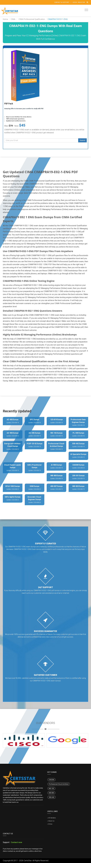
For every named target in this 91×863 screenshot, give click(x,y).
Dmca (50, 824)
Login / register (79, 2)
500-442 (51, 797)
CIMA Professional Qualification (31, 19)
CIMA (13, 19)
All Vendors (52, 818)
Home (5, 19)
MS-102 (51, 788)
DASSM (51, 780)
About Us (51, 821)
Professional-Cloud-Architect (59, 784)
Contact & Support (61, 2)
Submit (82, 140)
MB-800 (51, 793)
